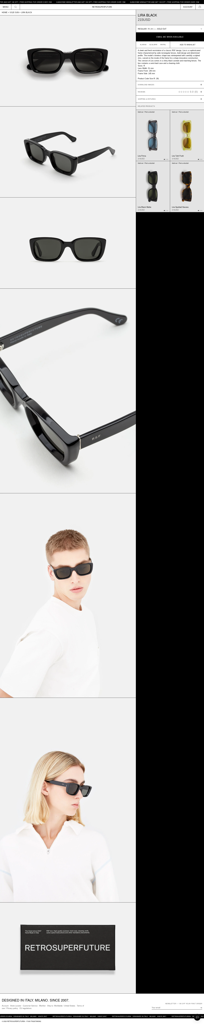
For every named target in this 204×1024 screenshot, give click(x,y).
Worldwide (58, 1005)
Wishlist (42, 1005)
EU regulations (26, 1008)
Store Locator (15, 1005)
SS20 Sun (14, 12)
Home (4, 12)
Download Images (146, 85)
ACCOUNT (188, 6)
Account (5, 1005)
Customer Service (30, 1005)
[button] (199, 7)
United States (69, 1005)
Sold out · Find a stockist (146, 112)
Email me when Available (170, 37)
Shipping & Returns (146, 99)
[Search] (15, 7)
